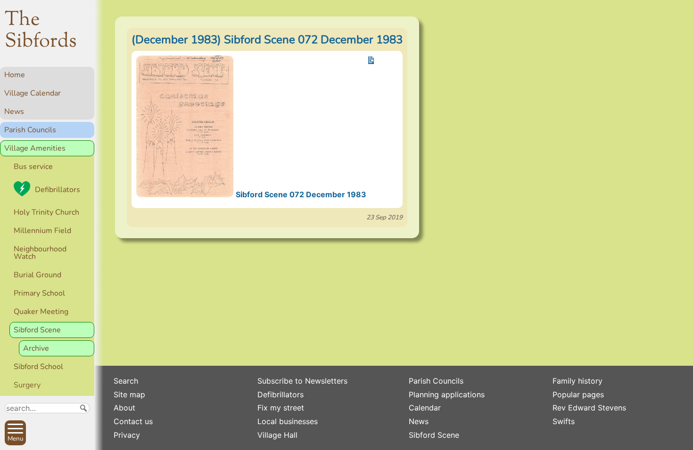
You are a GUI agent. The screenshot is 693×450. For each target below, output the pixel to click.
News (14, 111)
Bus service (33, 166)
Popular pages (578, 394)
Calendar (425, 407)
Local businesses (287, 421)
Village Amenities (35, 148)
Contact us (133, 421)
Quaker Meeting (41, 311)
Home (14, 75)
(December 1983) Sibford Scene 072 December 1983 (267, 39)
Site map (129, 394)
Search (126, 381)
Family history (577, 381)
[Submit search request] (83, 408)
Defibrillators (57, 190)
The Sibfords (41, 31)
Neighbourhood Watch (40, 253)
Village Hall (277, 435)
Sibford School (38, 367)
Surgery (27, 385)
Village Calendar (32, 93)
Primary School (39, 293)
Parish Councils (30, 130)
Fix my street (280, 407)
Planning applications (447, 394)
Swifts (564, 421)
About (124, 407)
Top (83, 438)
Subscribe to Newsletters (302, 381)
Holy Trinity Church (46, 212)
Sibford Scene (37, 330)
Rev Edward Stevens (589, 407)
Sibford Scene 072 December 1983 (301, 194)
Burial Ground (37, 275)
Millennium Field (42, 230)
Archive (36, 348)
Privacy (127, 435)
